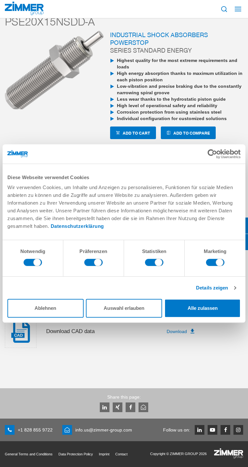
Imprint (104, 454)
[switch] (93, 264)
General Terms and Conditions (29, 454)
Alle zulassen (203, 308)
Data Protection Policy (75, 454)
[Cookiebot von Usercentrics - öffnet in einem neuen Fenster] (212, 154)
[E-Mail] (143, 407)
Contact (121, 454)
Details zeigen (212, 287)
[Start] (24, 8)
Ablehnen (45, 308)
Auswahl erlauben (124, 308)
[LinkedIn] (104, 407)
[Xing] (117, 407)
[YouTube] (212, 430)
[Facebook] (130, 407)
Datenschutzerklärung (77, 226)
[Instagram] (238, 430)
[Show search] (224, 9)
